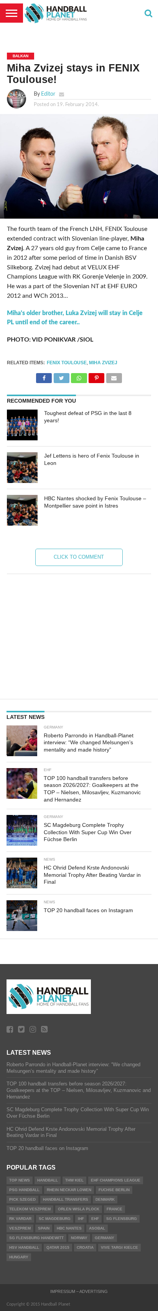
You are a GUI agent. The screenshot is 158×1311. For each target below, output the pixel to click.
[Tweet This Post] (61, 376)
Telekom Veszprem (30, 1209)
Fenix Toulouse (67, 362)
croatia (85, 1247)
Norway (79, 1238)
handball (47, 1180)
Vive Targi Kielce (119, 1247)
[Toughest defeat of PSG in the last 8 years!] (22, 425)
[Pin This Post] (97, 376)
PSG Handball (24, 1190)
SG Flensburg (121, 1218)
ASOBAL (97, 1228)
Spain (43, 1228)
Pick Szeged (22, 1199)
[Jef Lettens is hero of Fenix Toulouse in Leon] (22, 467)
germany (104, 1238)
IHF (81, 1218)
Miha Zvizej (103, 362)
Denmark (105, 1199)
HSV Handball (24, 1247)
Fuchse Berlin (114, 1190)
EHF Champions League (115, 1180)
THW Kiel (74, 1180)
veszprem (20, 1228)
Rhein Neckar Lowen (69, 1190)
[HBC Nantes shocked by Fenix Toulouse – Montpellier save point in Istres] (22, 510)
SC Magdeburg (55, 1218)
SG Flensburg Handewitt (36, 1238)
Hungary (18, 1257)
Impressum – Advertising (79, 1291)
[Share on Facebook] (44, 376)
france (114, 1209)
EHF (95, 1218)
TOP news (19, 1180)
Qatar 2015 (57, 1247)
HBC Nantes (69, 1228)
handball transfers (65, 1199)
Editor (48, 94)
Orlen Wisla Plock (78, 1209)
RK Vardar (20, 1218)
